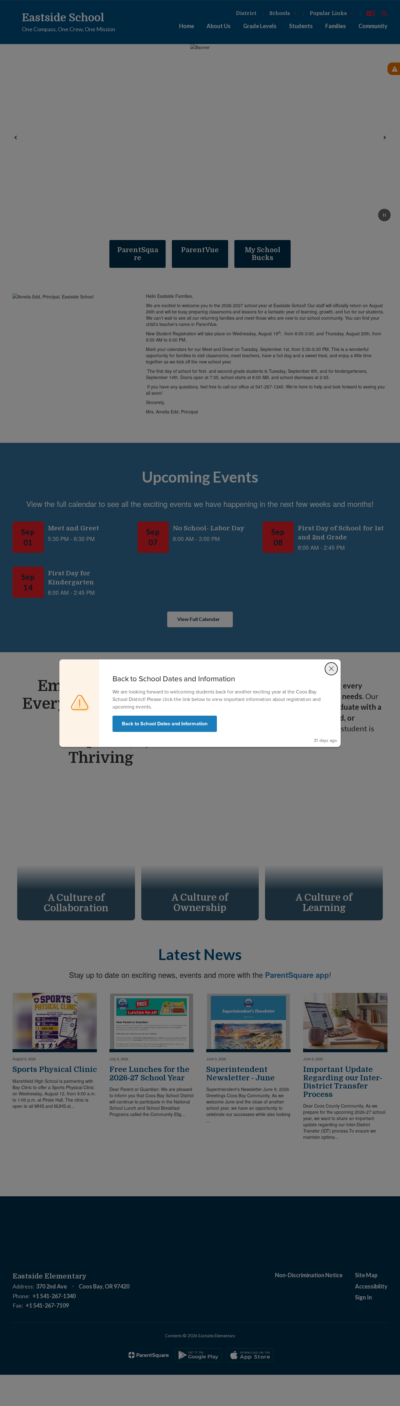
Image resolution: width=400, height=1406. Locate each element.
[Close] (331, 669)
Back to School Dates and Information (165, 723)
